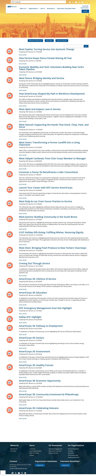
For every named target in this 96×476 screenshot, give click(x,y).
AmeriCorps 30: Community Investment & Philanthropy (48, 394)
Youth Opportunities (35, 451)
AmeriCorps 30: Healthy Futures (36, 365)
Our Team (13, 451)
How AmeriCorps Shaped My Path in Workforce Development (52, 93)
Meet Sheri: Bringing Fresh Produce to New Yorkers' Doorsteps (52, 247)
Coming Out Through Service (34, 263)
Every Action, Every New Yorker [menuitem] (66, 8)
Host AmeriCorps (73, 455)
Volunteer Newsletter (70, 461)
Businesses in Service (55, 451)
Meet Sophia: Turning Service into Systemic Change (46, 49)
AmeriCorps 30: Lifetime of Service (37, 278)
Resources (71, 453)
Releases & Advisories (35, 40)
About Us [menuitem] (22, 8)
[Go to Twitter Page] (72, 2)
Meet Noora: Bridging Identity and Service (41, 78)
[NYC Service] (12, 6)
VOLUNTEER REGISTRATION (84, 7)
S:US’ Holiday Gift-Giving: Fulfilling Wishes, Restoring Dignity (51, 232)
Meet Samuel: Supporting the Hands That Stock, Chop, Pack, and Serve (54, 125)
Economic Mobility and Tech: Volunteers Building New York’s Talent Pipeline (51, 68)
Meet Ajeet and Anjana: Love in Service (40, 109)
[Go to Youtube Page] (76, 2)
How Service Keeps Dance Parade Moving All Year (45, 58)
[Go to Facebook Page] (69, 2)
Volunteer (32, 449)
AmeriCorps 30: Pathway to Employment (41, 325)
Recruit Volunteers (73, 449)
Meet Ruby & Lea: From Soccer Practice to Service (45, 201)
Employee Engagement (55, 449)
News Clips (49, 40)
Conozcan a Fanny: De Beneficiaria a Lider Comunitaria (48, 172)
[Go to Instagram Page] (79, 2)
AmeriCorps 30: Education (33, 292)
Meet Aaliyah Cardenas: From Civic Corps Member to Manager (52, 158)
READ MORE (23, 55)
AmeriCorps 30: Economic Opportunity (40, 380)
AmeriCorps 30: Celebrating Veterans (39, 408)
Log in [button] (85, 11)
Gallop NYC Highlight (30, 316)
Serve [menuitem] (42, 8)
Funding (70, 451)
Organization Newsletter (46, 461)
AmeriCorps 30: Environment (34, 351)
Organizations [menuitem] (33, 8)
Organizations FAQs (73, 457)
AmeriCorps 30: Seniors (31, 337)
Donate (32, 455)
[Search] (86, 46)
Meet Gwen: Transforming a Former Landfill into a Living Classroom (49, 143)
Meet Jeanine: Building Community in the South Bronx (48, 216)
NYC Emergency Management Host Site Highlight (45, 308)
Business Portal (53, 453)
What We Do (14, 449)
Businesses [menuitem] (50, 8)
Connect (13, 461)
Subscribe (40, 465)
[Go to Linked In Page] (82, 2)
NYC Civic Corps (34, 453)
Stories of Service (62, 40)
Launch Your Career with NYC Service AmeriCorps (45, 187)
